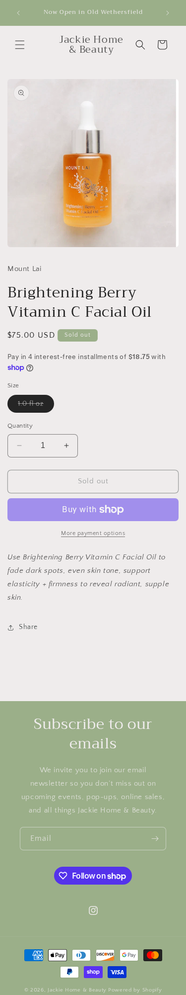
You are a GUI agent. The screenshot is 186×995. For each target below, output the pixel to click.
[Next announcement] (168, 13)
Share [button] (28, 627)
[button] (20, 45)
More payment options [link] (93, 533)
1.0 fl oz (36, 406)
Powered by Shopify (135, 990)
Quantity (20, 425)
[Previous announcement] (18, 13)
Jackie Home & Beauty (77, 990)
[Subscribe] (155, 838)
